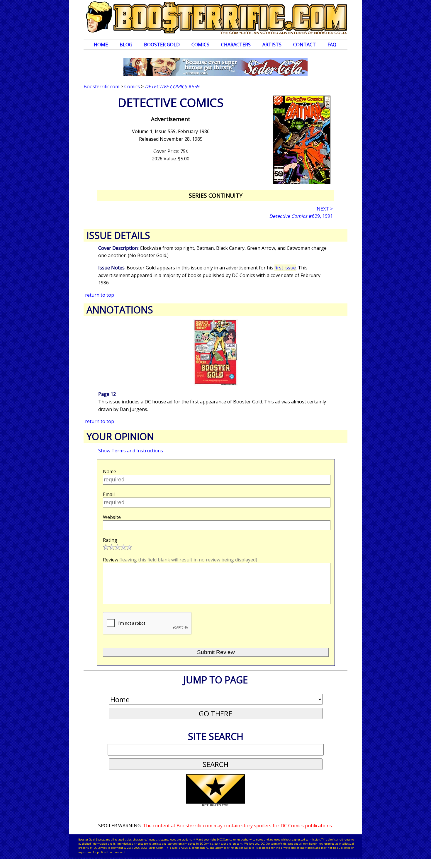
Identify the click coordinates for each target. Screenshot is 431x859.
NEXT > (325, 209)
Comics (200, 44)
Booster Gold (162, 44)
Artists (271, 44)
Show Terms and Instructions (130, 450)
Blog (126, 44)
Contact (304, 44)
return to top (99, 295)
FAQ (332, 44)
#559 (172, 86)
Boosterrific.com (101, 86)
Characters (236, 44)
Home (101, 44)
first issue (285, 267)
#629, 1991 (301, 216)
